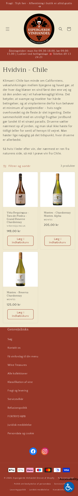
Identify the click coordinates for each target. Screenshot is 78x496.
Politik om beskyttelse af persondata (32, 484)
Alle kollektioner (17, 373)
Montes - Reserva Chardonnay (17, 294)
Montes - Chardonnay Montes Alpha (57, 214)
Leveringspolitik (18, 490)
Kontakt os (14, 347)
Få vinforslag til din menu (23, 356)
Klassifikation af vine (20, 382)
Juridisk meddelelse (19, 424)
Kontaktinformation (62, 490)
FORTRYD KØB (17, 416)
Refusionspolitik (17, 407)
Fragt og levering (18, 390)
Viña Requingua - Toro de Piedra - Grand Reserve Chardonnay (18, 217)
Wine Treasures (17, 365)
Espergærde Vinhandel (24, 478)
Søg (10, 339)
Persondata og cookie (21, 433)
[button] (7, 29)
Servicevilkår (15, 399)
